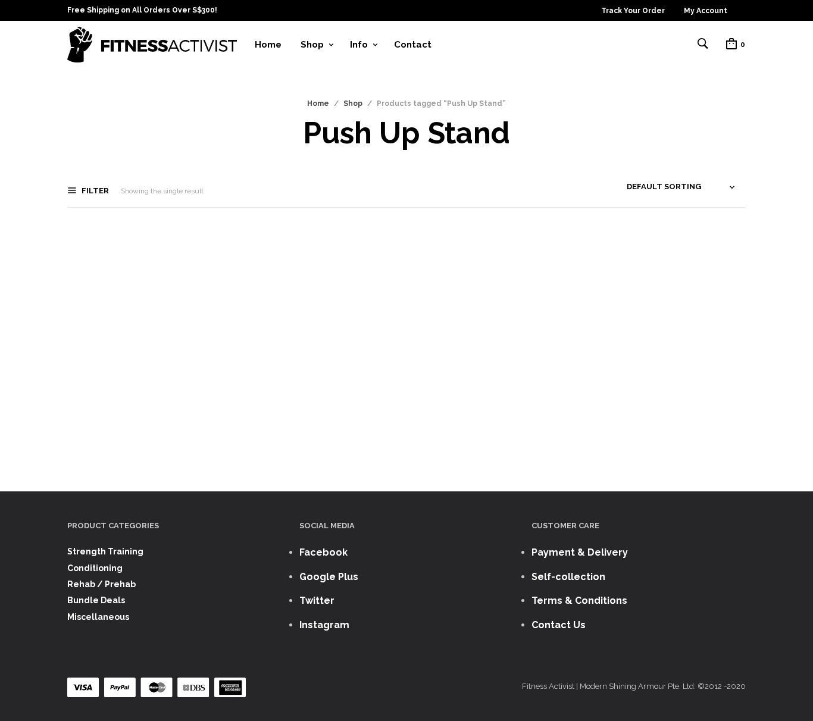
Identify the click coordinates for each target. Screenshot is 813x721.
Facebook (323, 552)
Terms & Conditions (579, 600)
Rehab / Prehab (101, 584)
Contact (412, 44)
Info (359, 44)
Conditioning (95, 568)
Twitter (316, 600)
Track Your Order (633, 11)
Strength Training (105, 551)
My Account (705, 11)
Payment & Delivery (579, 552)
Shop (312, 44)
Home (268, 44)
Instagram (324, 625)
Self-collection (568, 576)
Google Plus (328, 576)
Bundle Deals (96, 600)
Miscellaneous (98, 617)
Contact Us (558, 625)
